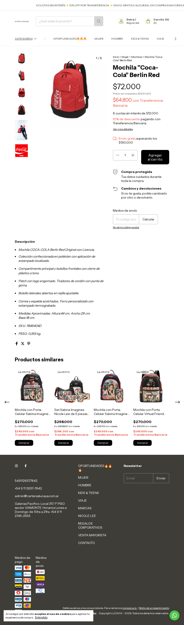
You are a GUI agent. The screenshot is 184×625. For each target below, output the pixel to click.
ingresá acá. (129, 608)
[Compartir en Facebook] (17, 343)
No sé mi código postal (126, 227)
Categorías (24, 38)
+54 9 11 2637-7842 (28, 488)
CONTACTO (86, 543)
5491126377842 (26, 481)
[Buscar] (98, 21)
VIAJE (160, 38)
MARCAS (85, 508)
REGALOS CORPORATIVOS (90, 525)
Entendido (41, 617)
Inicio (116, 57)
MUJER (98, 38)
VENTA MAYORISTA (92, 535)
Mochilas (136, 57)
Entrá (130, 19)
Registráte (133, 23)
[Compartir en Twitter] (23, 343)
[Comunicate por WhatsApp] (174, 615)
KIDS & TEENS (140, 38)
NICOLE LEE (87, 516)
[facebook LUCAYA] (25, 466)
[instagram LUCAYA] (16, 466)
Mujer (125, 57)
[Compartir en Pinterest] (29, 343)
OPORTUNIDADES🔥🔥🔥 (70, 38)
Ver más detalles (123, 129)
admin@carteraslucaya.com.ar (37, 496)
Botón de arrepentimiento (154, 608)
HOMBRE (117, 38)
